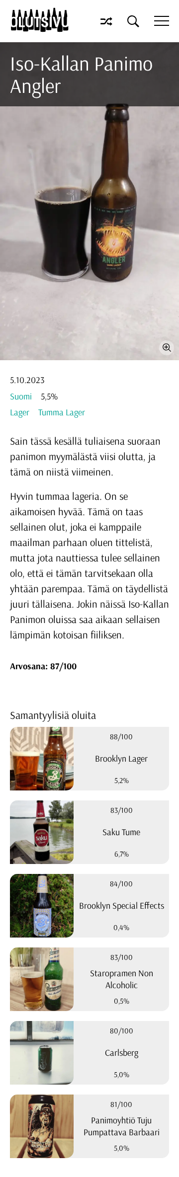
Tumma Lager (61, 412)
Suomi (21, 396)
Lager (19, 412)
